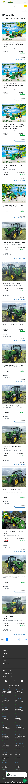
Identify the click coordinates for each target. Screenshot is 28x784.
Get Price (22, 53)
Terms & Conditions (14, 688)
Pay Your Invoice (7, 670)
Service (5, 653)
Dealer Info (5, 663)
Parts (4, 657)
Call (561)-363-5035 (20, 59)
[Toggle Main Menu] (25, 2)
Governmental (6, 667)
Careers (5, 660)
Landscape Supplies (8, 677)
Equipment (5, 650)
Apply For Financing (7, 673)
